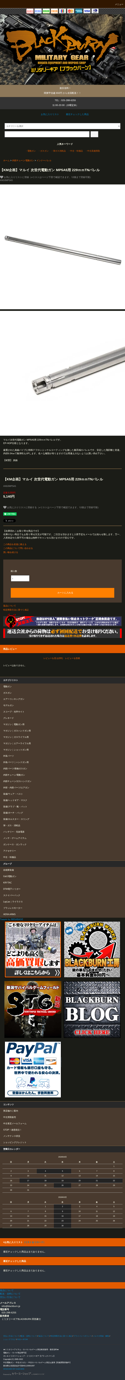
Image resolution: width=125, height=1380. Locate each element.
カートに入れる (65, 592)
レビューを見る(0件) (53, 658)
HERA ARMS (9, 914)
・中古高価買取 (92, 151)
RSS (19, 1339)
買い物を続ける (10, 552)
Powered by (7, 1374)
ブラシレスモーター (12, 908)
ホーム (6, 160)
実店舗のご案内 (10, 1111)
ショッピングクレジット (15, 1142)
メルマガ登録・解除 (101, 1336)
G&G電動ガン (9, 876)
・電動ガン (30, 151)
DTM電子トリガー (12, 889)
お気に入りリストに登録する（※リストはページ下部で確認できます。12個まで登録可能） (53, 507)
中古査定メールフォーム (15, 1123)
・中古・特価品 (75, 151)
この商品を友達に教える (15, 544)
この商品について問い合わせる (18, 548)
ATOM (25, 1339)
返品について (9, 606)
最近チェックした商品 (77, 114)
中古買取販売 (9, 1117)
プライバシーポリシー (82, 1336)
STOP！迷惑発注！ (12, 1130)
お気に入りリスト (49, 114)
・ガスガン (43, 151)
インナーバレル (44, 160)
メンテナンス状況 (11, 1136)
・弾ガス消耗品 (58, 151)
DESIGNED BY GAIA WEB (13, 1369)
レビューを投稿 (72, 658)
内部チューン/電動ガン (23, 160)
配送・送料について (29, 1336)
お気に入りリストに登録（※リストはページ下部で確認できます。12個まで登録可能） (47, 177)
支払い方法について (11, 1336)
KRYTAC (7, 883)
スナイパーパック (11, 895)
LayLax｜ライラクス (13, 902)
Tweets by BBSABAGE (11, 919)
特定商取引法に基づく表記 (16, 610)
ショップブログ (9, 1339)
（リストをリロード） (34, 1242)
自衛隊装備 (8, 870)
